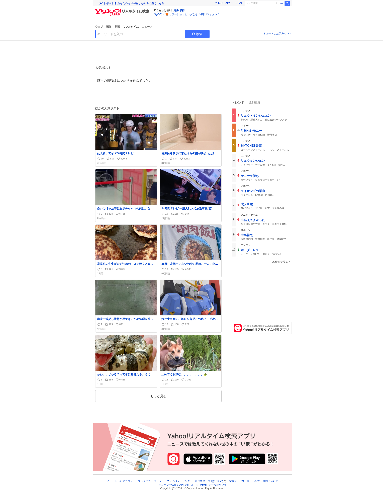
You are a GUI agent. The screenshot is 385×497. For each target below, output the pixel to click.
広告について (215, 481)
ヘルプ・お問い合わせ (265, 481)
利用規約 (200, 481)
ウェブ (99, 26)
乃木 (280, 3)
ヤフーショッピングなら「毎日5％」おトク (194, 14)
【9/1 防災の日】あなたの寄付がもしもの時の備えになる (130, 3)
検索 (199, 34)
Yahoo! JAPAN (223, 3)
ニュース (147, 26)
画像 (108, 26)
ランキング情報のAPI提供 (173, 484)
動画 (117, 26)
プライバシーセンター (179, 481)
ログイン (158, 14)
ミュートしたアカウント (277, 33)
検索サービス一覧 (239, 481)
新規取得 (179, 10)
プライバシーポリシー (151, 481)
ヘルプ (239, 3)
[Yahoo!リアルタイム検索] (122, 9)
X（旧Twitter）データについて (209, 484)
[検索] (287, 3)
